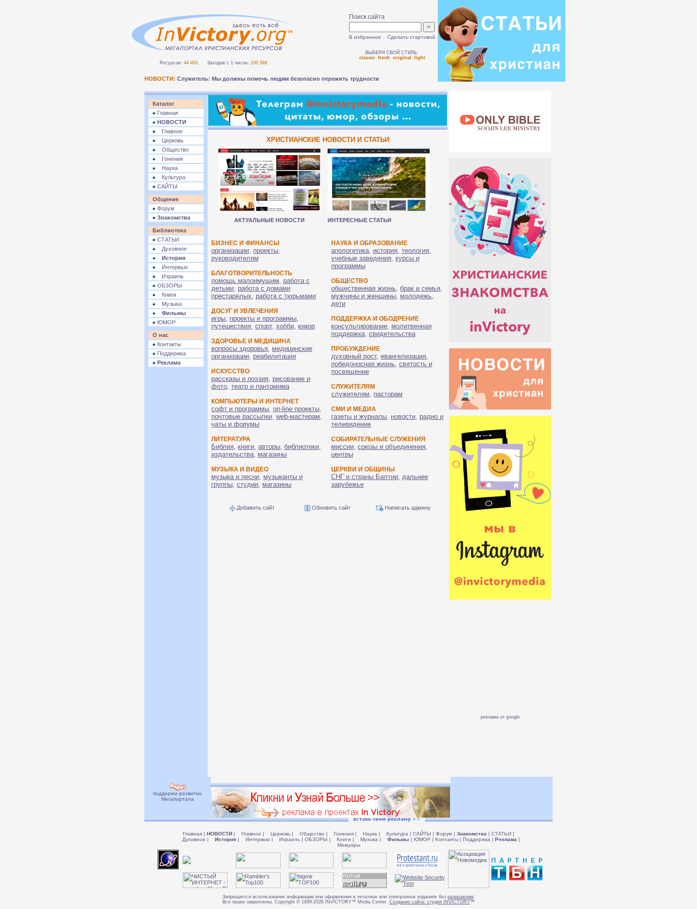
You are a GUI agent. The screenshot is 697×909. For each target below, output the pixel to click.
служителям (350, 394)
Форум (165, 208)
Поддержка (171, 353)
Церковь (170, 140)
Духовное (171, 249)
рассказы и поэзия (239, 378)
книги (246, 446)
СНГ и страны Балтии (364, 477)
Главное (169, 131)
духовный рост (354, 356)
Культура (170, 177)
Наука (167, 168)
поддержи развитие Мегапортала (177, 796)
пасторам (388, 394)
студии (247, 484)
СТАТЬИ (167, 239)
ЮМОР (166, 322)
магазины (272, 454)
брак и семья (420, 288)
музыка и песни (235, 477)
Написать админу (407, 508)
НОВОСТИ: (160, 79)
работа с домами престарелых (250, 292)
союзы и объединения (392, 446)
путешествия (231, 326)
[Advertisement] (176, 526)
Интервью (172, 267)
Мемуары (348, 845)
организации (230, 250)
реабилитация (274, 356)
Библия (222, 446)
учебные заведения (361, 258)
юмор (306, 326)
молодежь (416, 296)
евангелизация (403, 356)
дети (338, 303)
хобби (285, 326)
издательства (232, 454)
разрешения (460, 896)
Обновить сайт (330, 508)
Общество (172, 150)
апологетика (350, 250)
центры (342, 454)
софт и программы (240, 409)
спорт (263, 326)
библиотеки (301, 446)
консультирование (359, 326)
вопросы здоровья (239, 348)
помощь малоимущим (245, 280)
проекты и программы (263, 318)
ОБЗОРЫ (169, 285)
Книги (166, 295)
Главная (167, 113)
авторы (269, 446)
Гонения (169, 159)
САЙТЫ (167, 186)
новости (403, 416)
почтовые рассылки (241, 416)
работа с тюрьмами (286, 296)
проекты (265, 250)
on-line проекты (296, 409)
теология (415, 250)
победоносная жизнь (363, 364)
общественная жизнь (363, 288)
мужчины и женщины (363, 296)
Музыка (169, 304)
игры (218, 318)
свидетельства (392, 334)
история (385, 250)
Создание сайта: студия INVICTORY (429, 901)
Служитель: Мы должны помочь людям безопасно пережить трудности (278, 79)
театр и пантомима (260, 386)
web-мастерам (298, 416)
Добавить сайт (255, 508)
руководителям (235, 258)
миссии (342, 446)
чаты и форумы (235, 424)
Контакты (168, 344)
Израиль (170, 276)
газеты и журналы (359, 416)
